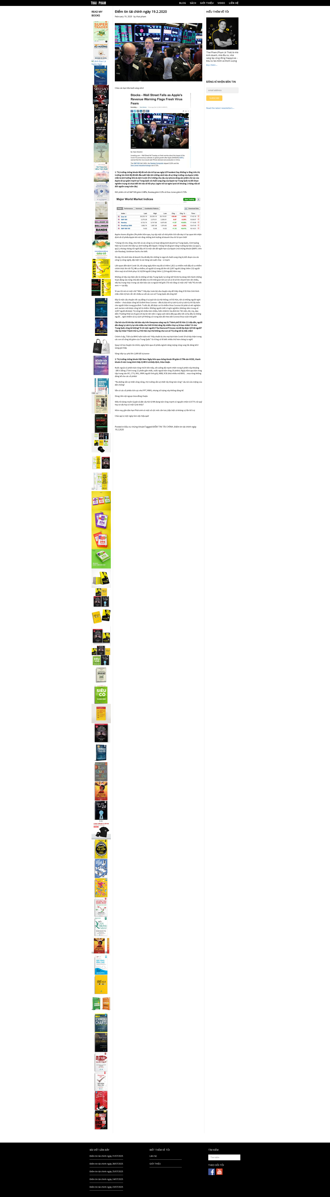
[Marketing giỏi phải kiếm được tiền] (101, 1081)
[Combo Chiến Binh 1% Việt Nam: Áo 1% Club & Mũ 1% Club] (101, 829)
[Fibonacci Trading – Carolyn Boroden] (101, 752)
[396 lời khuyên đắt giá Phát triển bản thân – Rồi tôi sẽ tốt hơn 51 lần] (101, 558)
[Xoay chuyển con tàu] (101, 75)
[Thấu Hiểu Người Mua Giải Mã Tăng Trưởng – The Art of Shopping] (101, 868)
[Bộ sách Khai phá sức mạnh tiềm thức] (101, 636)
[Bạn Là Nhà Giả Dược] (101, 210)
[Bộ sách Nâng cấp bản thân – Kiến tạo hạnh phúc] (101, 462)
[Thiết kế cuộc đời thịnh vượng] (101, 733)
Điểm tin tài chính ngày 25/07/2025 (106, 1171)
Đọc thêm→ (212, 65)
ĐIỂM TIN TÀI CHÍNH (162, 426)
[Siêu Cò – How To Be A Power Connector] (101, 694)
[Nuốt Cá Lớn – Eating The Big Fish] (101, 849)
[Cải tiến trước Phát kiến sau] (101, 384)
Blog (182, 3)
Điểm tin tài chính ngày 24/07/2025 (106, 1179)
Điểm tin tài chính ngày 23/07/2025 (106, 1187)
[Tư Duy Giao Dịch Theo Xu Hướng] (101, 50)
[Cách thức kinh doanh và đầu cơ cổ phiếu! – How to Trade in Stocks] (101, 404)
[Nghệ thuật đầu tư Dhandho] (101, 1042)
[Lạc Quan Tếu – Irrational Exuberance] (101, 771)
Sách (193, 3)
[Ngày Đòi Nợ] (101, 1119)
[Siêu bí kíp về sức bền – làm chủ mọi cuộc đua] (101, 133)
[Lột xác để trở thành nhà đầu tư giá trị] (101, 1061)
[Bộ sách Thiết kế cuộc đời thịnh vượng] (101, 597)
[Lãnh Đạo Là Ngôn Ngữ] (101, 63)
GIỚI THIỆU (207, 3)
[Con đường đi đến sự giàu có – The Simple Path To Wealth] (101, 249)
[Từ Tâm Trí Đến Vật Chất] (101, 172)
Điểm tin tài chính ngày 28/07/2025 (106, 1163)
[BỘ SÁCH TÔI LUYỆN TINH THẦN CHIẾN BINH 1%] (101, 442)
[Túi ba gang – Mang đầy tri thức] (101, 346)
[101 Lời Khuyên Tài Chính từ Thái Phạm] (101, 326)
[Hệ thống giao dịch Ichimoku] (101, 1023)
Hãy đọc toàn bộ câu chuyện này (157, 291)
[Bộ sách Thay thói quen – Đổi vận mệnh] (101, 616)
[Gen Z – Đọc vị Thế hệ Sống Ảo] (101, 887)
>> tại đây (123, 285)
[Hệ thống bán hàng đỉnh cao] (101, 965)
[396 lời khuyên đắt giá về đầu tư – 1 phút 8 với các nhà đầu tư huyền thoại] (101, 520)
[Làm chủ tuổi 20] (101, 810)
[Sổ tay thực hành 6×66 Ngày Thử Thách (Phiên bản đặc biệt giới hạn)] (101, 791)
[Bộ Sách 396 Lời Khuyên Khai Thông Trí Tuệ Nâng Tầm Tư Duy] (101, 500)
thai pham (141, 16)
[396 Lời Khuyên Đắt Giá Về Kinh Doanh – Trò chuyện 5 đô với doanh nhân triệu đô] (101, 539)
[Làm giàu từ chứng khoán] (101, 1003)
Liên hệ (233, 3)
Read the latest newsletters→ (220, 108)
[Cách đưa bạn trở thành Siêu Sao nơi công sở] (101, 94)
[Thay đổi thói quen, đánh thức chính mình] (101, 191)
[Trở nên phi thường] (101, 152)
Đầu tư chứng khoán (134, 426)
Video (221, 3)
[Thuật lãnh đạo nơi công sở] (101, 114)
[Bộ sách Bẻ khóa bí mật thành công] (101, 655)
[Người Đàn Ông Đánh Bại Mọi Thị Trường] (101, 1100)
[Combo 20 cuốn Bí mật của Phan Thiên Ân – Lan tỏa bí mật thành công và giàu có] (101, 578)
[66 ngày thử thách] (101, 984)
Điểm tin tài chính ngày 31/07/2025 (106, 1156)
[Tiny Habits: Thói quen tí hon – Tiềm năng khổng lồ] (101, 481)
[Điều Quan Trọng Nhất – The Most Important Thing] (101, 926)
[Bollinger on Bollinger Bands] (101, 230)
